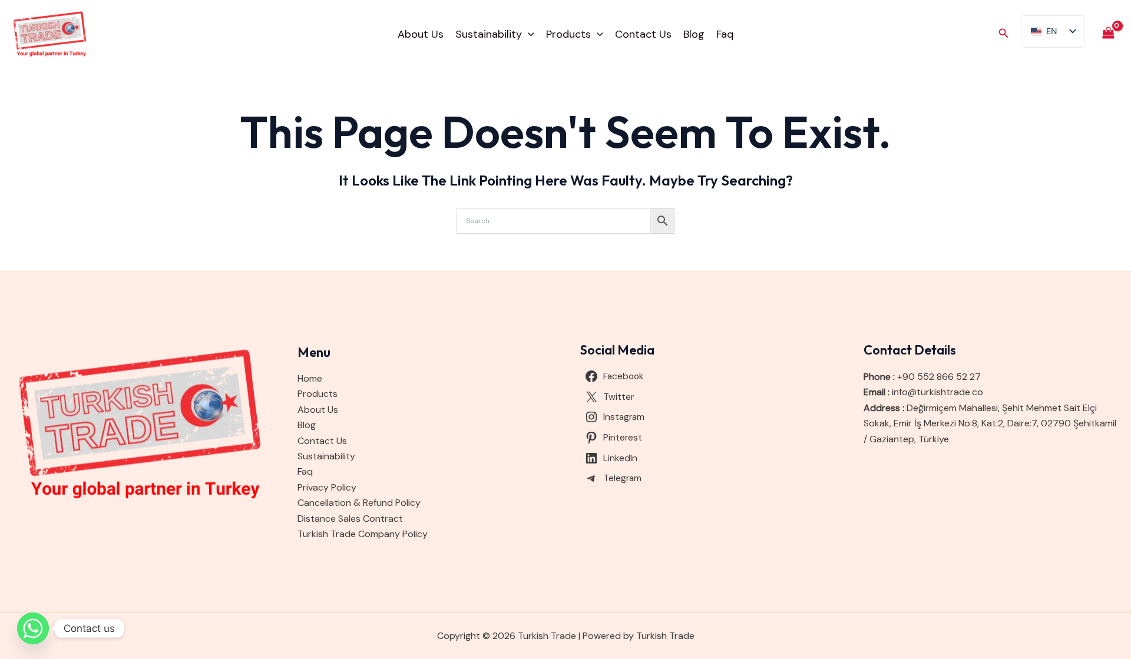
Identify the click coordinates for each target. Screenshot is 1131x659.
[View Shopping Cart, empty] (1108, 34)
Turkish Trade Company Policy (362, 534)
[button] (528, 34)
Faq (724, 34)
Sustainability (488, 34)
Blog (694, 34)
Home (309, 378)
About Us (421, 34)
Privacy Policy (326, 487)
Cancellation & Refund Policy (359, 502)
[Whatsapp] (33, 628)
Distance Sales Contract (350, 518)
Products (568, 34)
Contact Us (643, 34)
